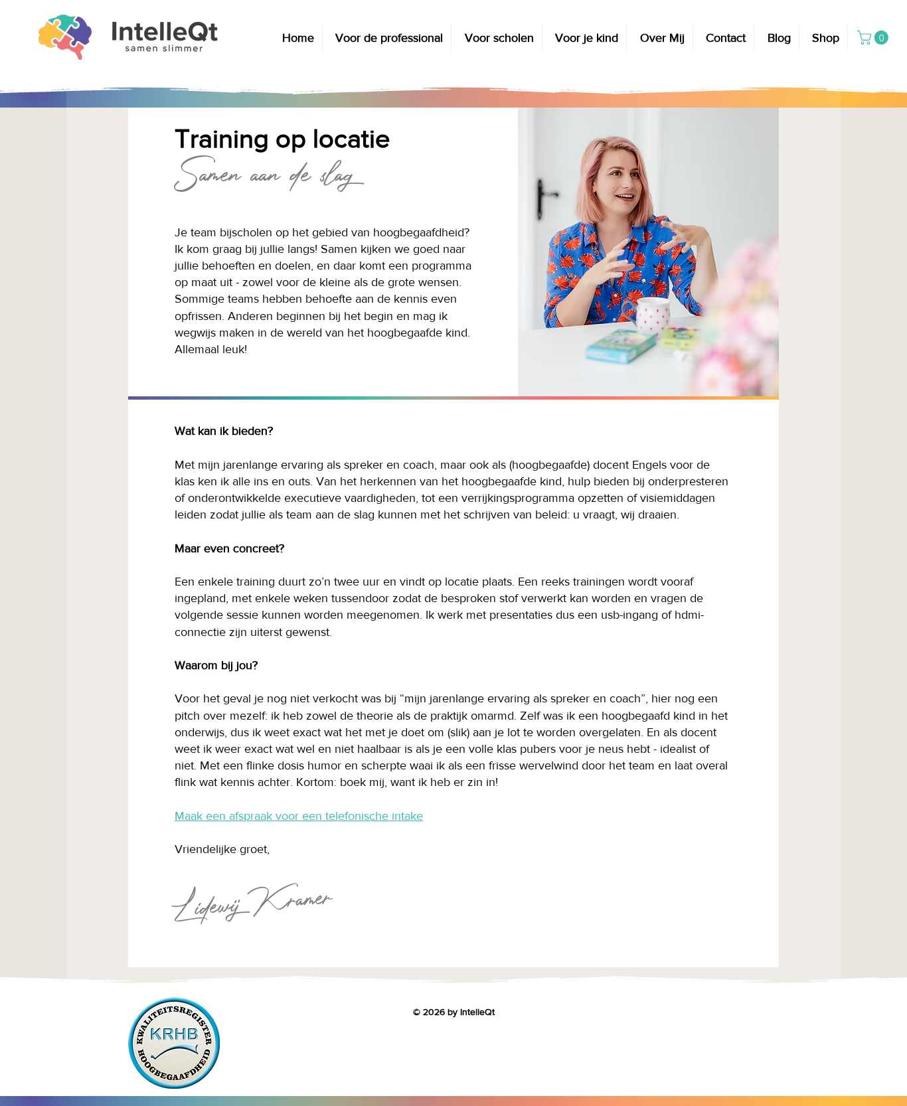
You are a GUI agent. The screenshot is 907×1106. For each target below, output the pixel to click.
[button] (390, 38)
